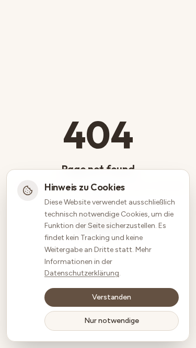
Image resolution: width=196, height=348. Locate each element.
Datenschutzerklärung (81, 273)
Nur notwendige (111, 320)
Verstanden (111, 297)
